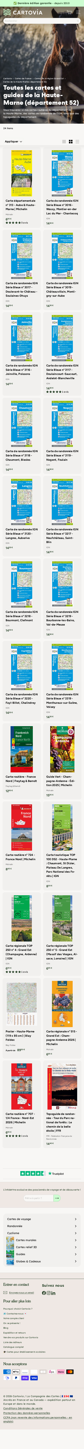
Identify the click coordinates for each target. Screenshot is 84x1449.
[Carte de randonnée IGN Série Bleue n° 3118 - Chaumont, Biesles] (21, 436)
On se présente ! (11, 1323)
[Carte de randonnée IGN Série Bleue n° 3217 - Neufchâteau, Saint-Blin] (62, 516)
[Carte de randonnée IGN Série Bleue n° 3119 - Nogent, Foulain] (62, 436)
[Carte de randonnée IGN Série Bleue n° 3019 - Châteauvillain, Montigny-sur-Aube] (62, 270)
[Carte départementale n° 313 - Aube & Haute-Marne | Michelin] (21, 187)
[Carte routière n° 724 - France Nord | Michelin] (21, 837)
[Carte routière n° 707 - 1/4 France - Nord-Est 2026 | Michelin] (21, 1100)
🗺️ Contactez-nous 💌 (15, 1313)
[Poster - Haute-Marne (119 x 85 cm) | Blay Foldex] (21, 1016)
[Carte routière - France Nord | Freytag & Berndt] (21, 759)
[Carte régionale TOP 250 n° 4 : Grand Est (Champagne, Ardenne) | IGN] (21, 934)
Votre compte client (13, 1318)
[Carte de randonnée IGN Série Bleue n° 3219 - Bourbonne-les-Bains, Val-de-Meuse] (62, 598)
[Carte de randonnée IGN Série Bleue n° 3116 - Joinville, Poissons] (21, 350)
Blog (5, 1328)
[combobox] (42, 21)
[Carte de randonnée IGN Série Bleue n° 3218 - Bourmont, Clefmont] (21, 596)
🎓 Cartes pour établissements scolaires (24, 1352)
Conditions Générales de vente (23, 1408)
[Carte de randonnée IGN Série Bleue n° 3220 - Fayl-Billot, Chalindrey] (21, 679)
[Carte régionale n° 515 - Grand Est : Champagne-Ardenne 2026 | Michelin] (62, 1018)
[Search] (78, 21)
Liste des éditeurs (12, 1342)
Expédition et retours (14, 1332)
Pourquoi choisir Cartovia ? (17, 1308)
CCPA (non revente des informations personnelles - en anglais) (37, 1419)
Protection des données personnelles (26, 1412)
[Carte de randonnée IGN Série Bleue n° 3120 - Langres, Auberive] (21, 514)
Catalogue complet (13, 1347)
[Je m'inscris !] (57, 1198)
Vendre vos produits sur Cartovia (20, 1337)
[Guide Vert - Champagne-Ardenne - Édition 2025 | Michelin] (62, 761)
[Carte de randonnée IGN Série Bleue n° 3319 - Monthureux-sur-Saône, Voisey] (62, 681)
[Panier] (69, 12)
